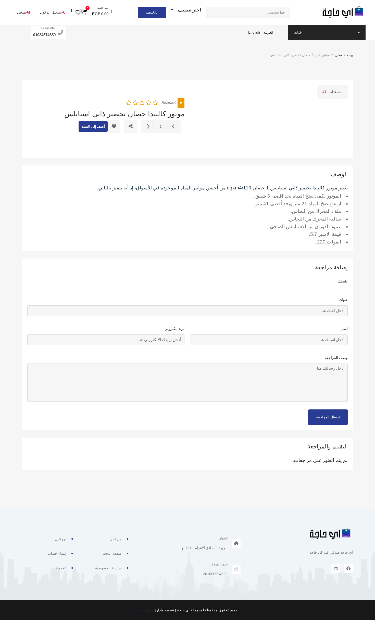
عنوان (343, 300)
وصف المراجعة (336, 358)
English (254, 32)
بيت (350, 55)
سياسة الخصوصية (108, 568)
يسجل (21, 12)
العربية (268, 32)
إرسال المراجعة (328, 417)
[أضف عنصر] (148, 126)
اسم (344, 329)
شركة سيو (146, 610)
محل (338, 55)
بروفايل (60, 539)
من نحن (116, 539)
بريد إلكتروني (174, 329)
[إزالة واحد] (173, 126)
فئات (297, 32)
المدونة (61, 568)
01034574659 (44, 35)
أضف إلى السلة (93, 126)
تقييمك (343, 281)
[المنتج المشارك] (130, 126)
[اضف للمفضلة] (114, 126)
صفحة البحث (112, 553)
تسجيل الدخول (51, 12)
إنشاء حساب (57, 553)
